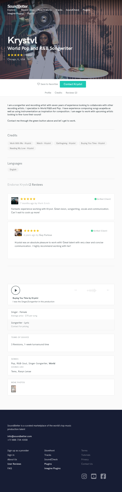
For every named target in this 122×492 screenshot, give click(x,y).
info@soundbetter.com (19, 436)
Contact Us (87, 464)
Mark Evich (44, 203)
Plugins (86, 10)
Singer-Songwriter (38, 363)
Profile (48, 92)
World (52, 363)
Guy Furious (45, 235)
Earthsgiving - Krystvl (65, 143)
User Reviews (14, 464)
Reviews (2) (71, 92)
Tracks (59, 10)
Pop (13, 363)
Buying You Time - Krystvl (93, 143)
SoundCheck (72, 10)
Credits (58, 92)
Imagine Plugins (15, 13)
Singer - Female (19, 312)
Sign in (30, 13)
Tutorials (85, 455)
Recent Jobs (27, 10)
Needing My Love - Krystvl (22, 148)
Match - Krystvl (44, 143)
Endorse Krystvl (18, 185)
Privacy (85, 459)
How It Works (45, 10)
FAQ (9, 468)
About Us (12, 459)
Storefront (49, 450)
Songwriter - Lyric (20, 322)
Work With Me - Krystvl (20, 143)
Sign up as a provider (18, 450)
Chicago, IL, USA (16, 59)
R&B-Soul (22, 363)
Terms (84, 450)
